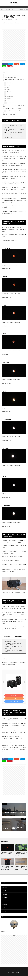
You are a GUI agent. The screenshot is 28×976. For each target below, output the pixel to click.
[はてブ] (22, 64)
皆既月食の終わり (9, 102)
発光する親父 (8, 98)
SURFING (5, 887)
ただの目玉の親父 (9, 96)
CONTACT (12, 969)
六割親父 (7, 93)
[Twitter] (10, 64)
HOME (3, 9)
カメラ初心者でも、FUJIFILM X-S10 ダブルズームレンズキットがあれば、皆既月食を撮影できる (14, 114)
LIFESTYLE (8, 9)
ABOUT (6, 969)
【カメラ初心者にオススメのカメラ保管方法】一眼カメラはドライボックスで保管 (7, 868)
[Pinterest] (10, 66)
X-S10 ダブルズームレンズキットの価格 (13, 110)
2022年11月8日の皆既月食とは (10, 77)
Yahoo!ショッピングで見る (14, 701)
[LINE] (4, 66)
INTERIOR (5, 907)
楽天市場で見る (13, 695)
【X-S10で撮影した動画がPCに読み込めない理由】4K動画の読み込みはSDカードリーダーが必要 (21, 868)
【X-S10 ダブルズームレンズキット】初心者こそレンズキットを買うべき (21, 854)
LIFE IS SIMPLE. (14, 3)
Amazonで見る (14, 698)
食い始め (7, 85)
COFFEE (4, 911)
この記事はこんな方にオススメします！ (11, 74)
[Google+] (16, 64)
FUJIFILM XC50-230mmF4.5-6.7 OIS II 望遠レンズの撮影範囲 (14, 106)
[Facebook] (5, 64)
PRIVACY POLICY (19, 969)
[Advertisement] (14, 45)
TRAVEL (4, 890)
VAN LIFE (5, 894)
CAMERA (13, 9)
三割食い (7, 89)
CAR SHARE (5, 897)
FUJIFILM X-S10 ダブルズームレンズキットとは (12, 108)
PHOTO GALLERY (6, 901)
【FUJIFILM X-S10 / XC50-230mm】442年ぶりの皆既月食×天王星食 (7, 854)
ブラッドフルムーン (9, 82)
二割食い (7, 87)
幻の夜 (7, 100)
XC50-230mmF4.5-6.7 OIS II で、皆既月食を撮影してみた (13, 80)
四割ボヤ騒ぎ (8, 91)
